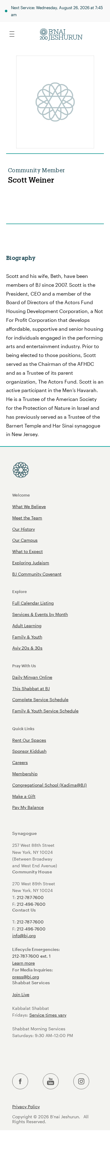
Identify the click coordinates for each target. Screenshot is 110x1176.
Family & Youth (27, 636)
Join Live (20, 994)
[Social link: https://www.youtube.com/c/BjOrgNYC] (51, 1081)
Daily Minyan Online (32, 677)
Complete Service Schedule (40, 699)
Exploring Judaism (30, 562)
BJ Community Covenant (36, 574)
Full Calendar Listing (33, 603)
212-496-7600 (31, 904)
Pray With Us (24, 665)
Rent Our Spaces (29, 740)
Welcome (21, 495)
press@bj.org (25, 976)
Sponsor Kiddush (29, 751)
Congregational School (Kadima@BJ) (49, 785)
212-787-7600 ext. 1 (31, 956)
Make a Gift (23, 796)
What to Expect (27, 551)
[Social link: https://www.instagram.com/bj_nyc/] (81, 1081)
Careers (20, 762)
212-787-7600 (30, 897)
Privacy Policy (26, 1106)
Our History (23, 529)
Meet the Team (27, 517)
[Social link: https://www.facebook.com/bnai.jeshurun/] (20, 1081)
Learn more (23, 963)
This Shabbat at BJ (31, 688)
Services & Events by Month (40, 614)
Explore (19, 591)
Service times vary (47, 1015)
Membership (25, 773)
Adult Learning (27, 625)
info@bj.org (24, 935)
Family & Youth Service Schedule (45, 710)
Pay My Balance (28, 807)
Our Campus (25, 540)
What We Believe (29, 506)
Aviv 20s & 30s (27, 647)
